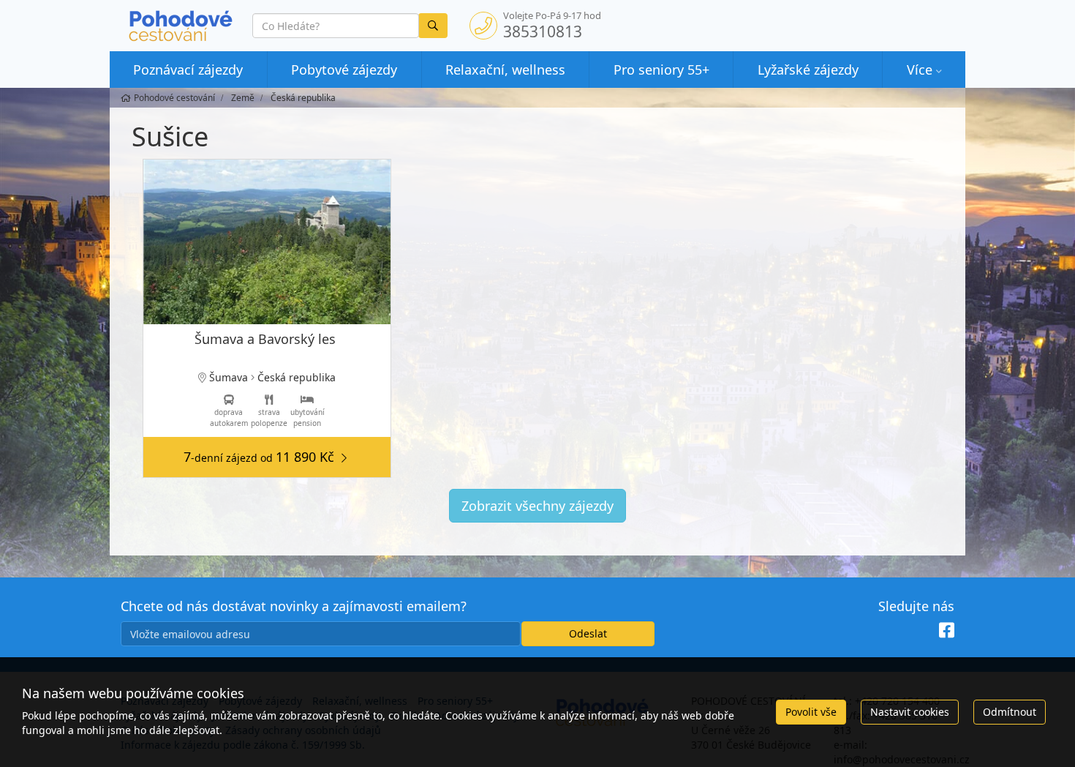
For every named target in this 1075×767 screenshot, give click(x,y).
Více (919, 69)
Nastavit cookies (909, 712)
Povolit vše (811, 712)
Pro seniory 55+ (661, 69)
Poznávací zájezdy (188, 69)
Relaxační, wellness (505, 69)
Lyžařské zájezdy (808, 69)
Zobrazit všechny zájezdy (537, 506)
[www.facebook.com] (946, 631)
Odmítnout (1009, 712)
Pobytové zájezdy (344, 69)
